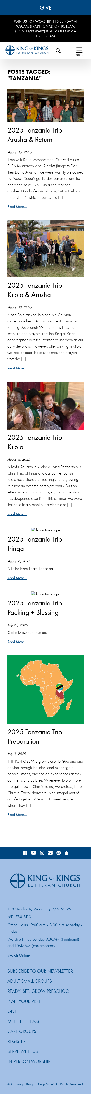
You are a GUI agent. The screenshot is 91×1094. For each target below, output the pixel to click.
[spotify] (58, 853)
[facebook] (25, 853)
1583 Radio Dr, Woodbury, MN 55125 (39, 909)
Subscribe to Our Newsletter (40, 971)
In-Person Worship (28, 1061)
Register (16, 1041)
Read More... (17, 206)
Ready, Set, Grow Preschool (39, 991)
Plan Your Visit (24, 1001)
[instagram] (42, 853)
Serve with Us (22, 1051)
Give (46, 7)
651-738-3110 (19, 916)
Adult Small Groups (29, 981)
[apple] (66, 853)
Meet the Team (23, 1021)
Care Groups (21, 1031)
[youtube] (33, 853)
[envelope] (50, 853)
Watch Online (18, 955)
